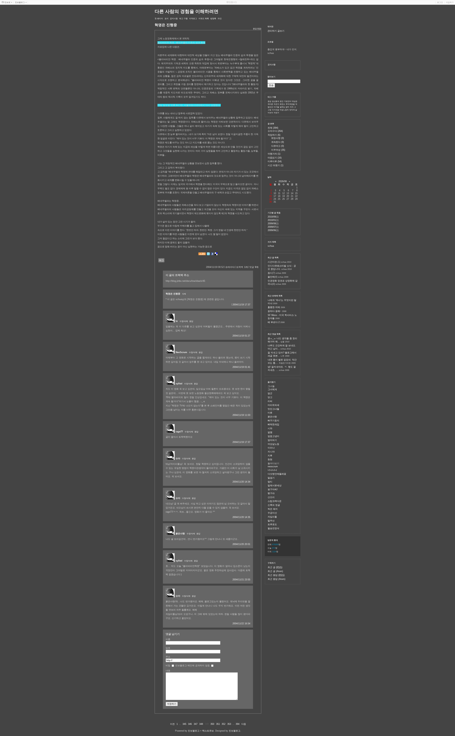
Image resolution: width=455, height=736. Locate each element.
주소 (168, 656)
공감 (269, 101)
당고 (270, 397)
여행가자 (274, 153)
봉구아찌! (273, 489)
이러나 (271, 447)
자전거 (276, 113)
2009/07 (272, 227)
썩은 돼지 (273, 509)
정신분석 (275, 101)
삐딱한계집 (273, 424)
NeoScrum (181, 352)
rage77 (179, 431)
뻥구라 (271, 493)
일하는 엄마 (284, 107)
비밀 (168, 665)
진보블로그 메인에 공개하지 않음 (192, 665)
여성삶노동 (273, 444)
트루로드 (272, 524)
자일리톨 (272, 516)
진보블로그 (193, 730)
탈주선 (271, 520)
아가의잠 (275, 110)
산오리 (271, 497)
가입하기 (450, 2)
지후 (270, 455)
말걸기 (271, 477)
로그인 (440, 2)
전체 (273, 127)
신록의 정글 (274, 505)
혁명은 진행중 (173, 293)
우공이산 (272, 513)
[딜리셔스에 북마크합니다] (216, 254)
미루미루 (275, 161)
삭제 (184, 294)
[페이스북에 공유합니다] (212, 254)
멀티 (270, 481)
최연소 (282, 104)
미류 (270, 412)
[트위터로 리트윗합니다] (208, 254)
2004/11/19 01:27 (241, 335)
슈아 (178, 458)
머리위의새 (273, 405)
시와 (270, 428)
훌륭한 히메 (274, 307)
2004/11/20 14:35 (241, 517)
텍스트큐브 (208, 730)
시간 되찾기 (275, 165)
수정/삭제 (184, 321)
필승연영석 (273, 528)
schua (271, 246)
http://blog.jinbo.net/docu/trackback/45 (185, 281)
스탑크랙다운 (275, 501)
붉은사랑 (180, 533)
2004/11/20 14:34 (241, 481)
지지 (291, 107)
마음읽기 (275, 157)
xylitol (179, 383)
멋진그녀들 (273, 409)
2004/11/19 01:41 (241, 367)
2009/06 (272, 230)
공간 (281, 101)
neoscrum (273, 466)
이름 (168, 639)
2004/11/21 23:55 (241, 579)
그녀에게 (272, 389)
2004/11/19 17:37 (241, 304)
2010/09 (272, 216)
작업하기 (274, 135)
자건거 (276, 104)
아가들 (276, 107)
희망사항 (277, 138)
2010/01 (272, 220)
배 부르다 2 (274, 322)
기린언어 (287, 101)
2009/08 (272, 223)
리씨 (270, 401)
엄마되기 (272, 440)
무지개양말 (290, 104)
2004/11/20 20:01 (241, 544)
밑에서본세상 (275, 485)
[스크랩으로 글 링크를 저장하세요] (202, 254)
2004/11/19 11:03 (241, 415)
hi (177, 321)
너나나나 (272, 470)
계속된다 (277, 142)
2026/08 (283, 181)
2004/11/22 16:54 (241, 623)
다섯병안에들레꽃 (277, 474)
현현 (270, 459)
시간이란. (273, 262)
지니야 (271, 451)
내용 (168, 670)
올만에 (271, 277)
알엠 (270, 432)
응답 (191, 321)
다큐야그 (277, 146)
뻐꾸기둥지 (273, 420)
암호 (168, 648)
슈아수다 (230, 267)
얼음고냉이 (273, 436)
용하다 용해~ (274, 311)
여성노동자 (284, 110)
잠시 (270, 273)
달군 (270, 393)
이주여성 (278, 150)
